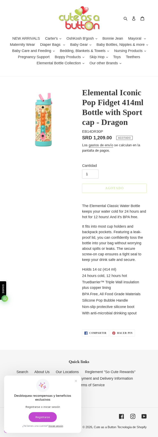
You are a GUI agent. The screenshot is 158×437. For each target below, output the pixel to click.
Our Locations (67, 372)
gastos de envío (101, 145)
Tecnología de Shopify (132, 427)
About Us (42, 372)
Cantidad (89, 166)
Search (22, 372)
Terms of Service (91, 385)
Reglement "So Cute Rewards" (110, 372)
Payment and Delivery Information (105, 378)
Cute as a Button (105, 427)
